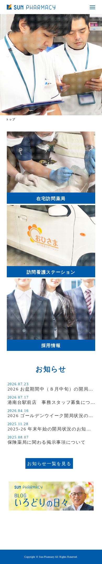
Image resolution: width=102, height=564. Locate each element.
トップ (10, 119)
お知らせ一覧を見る (49, 463)
